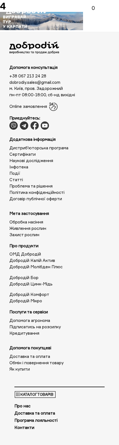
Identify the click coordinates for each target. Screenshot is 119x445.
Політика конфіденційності (36, 192)
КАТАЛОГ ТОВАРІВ (36, 394)
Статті (16, 179)
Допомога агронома (29, 320)
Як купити (19, 369)
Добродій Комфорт (29, 294)
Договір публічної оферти (35, 198)
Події (14, 173)
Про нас (22, 405)
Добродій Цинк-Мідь (31, 284)
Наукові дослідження (31, 160)
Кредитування (24, 333)
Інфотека (18, 167)
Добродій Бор (23, 277)
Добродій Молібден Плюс (36, 266)
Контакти (24, 427)
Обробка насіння (26, 222)
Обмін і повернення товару (36, 362)
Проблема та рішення (31, 186)
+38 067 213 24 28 (27, 76)
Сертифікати (22, 154)
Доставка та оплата (29, 356)
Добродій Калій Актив (32, 260)
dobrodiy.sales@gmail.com (34, 82)
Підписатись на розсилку (35, 326)
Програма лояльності (36, 420)
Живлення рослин (27, 228)
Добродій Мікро (25, 300)
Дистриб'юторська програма (38, 147)
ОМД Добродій (25, 254)
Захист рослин (24, 234)
